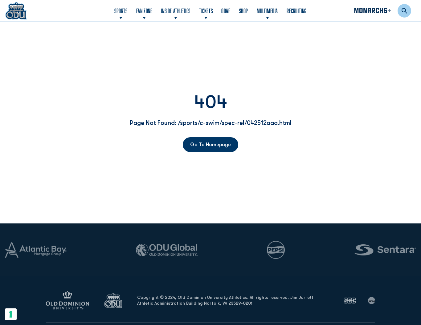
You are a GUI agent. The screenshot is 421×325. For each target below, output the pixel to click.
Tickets (206, 10)
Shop (243, 10)
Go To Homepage (210, 144)
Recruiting (297, 10)
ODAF (225, 10)
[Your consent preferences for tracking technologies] (11, 314)
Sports (121, 10)
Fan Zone (144, 10)
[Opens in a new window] (350, 300)
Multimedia (267, 10)
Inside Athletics (175, 10)
